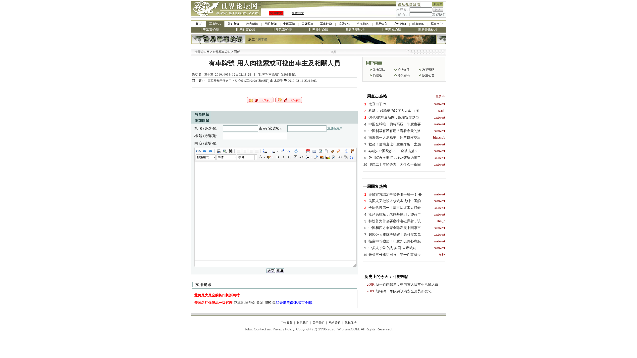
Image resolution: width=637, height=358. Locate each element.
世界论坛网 (202, 52)
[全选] (346, 151)
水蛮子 (278, 81)
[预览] (224, 151)
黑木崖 (262, 39)
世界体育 (381, 24)
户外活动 (400, 24)
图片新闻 (271, 24)
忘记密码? (438, 14)
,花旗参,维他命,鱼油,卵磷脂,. (253, 303)
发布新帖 (379, 69)
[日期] (307, 151)
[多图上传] (327, 157)
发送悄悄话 (288, 74)
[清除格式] (315, 157)
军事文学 (437, 24)
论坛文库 (404, 69)
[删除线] (301, 157)
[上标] (281, 151)
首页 (199, 24)
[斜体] (283, 157)
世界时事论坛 (245, 30)
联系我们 (302, 322)
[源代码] (198, 151)
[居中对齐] (244, 151)
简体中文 (276, 13)
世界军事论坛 (209, 30)
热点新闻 (252, 24)
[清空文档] (325, 151)
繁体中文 (298, 13)
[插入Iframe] (320, 151)
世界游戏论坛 (391, 30)
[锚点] (295, 151)
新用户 (437, 4)
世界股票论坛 (355, 30)
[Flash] (333, 157)
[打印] (218, 151)
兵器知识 (344, 24)
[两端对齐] (256, 151)
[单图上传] (321, 157)
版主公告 (428, 75)
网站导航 (334, 322)
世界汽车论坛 (282, 30)
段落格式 (203, 157)
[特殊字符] (351, 157)
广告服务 (286, 322)
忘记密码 (428, 69)
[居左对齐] (238, 151)
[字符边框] (295, 157)
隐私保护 (350, 322)
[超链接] (339, 157)
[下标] (287, 151)
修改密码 (404, 75)
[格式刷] (331, 151)
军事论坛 (215, 24)
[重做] (210, 151)
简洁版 (377, 75)
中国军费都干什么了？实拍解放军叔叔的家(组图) (237, 81)
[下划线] (289, 157)
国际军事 (308, 24)
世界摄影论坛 (318, 30)
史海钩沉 (363, 24)
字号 (241, 157)
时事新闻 (418, 24)
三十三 (208, 74)
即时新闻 (234, 24)
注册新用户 (334, 128)
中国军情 (289, 24)
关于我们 (318, 322)
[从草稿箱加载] (352, 151)
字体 (221, 157)
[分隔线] (301, 151)
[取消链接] (345, 157)
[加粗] (277, 157)
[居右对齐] (250, 151)
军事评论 (326, 24)
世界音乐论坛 (427, 30)
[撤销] (204, 151)
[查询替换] (230, 151)
